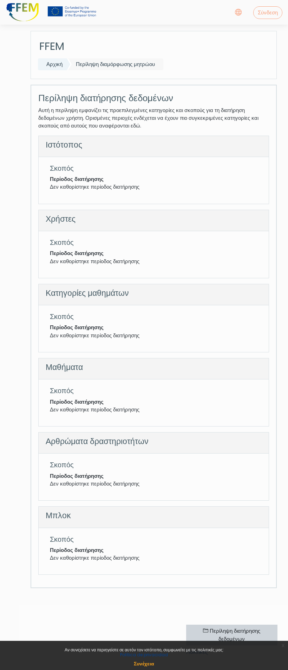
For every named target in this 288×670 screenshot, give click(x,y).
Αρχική (54, 64)
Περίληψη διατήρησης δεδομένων (234, 634)
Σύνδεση (268, 12)
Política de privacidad (144, 655)
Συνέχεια (144, 663)
